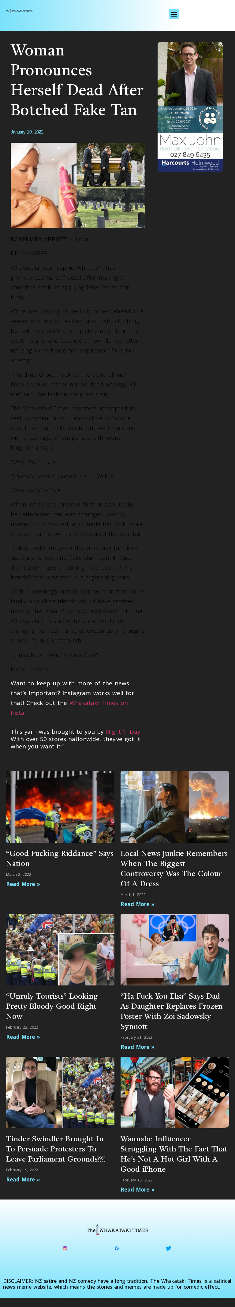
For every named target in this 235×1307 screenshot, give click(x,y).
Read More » (23, 883)
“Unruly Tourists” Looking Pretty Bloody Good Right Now (52, 1007)
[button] (174, 14)
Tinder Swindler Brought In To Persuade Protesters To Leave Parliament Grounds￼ (55, 1149)
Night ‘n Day (123, 732)
